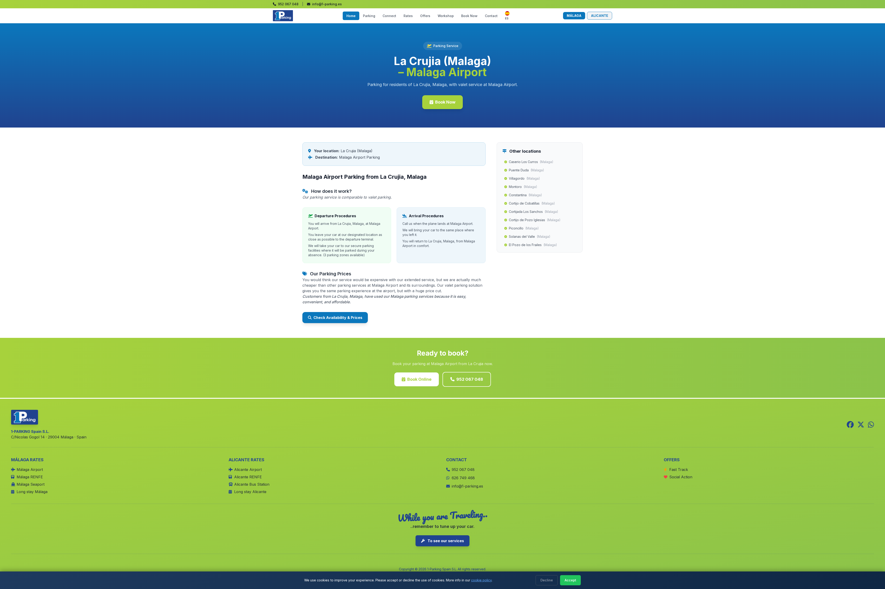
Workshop (446, 16)
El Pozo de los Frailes (533, 245)
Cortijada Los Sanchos (533, 212)
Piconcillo (524, 228)
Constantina (525, 195)
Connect (389, 16)
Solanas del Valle (529, 236)
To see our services (445, 540)
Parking (369, 16)
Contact (491, 16)
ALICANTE (599, 16)
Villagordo (524, 178)
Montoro (523, 187)
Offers (425, 16)
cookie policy (481, 580)
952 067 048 (469, 379)
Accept (570, 580)
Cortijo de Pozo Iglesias (534, 220)
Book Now (469, 16)
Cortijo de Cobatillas (532, 203)
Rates (408, 16)
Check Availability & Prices (337, 317)
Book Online (419, 379)
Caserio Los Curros (531, 162)
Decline (546, 580)
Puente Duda (526, 170)
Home (351, 16)
